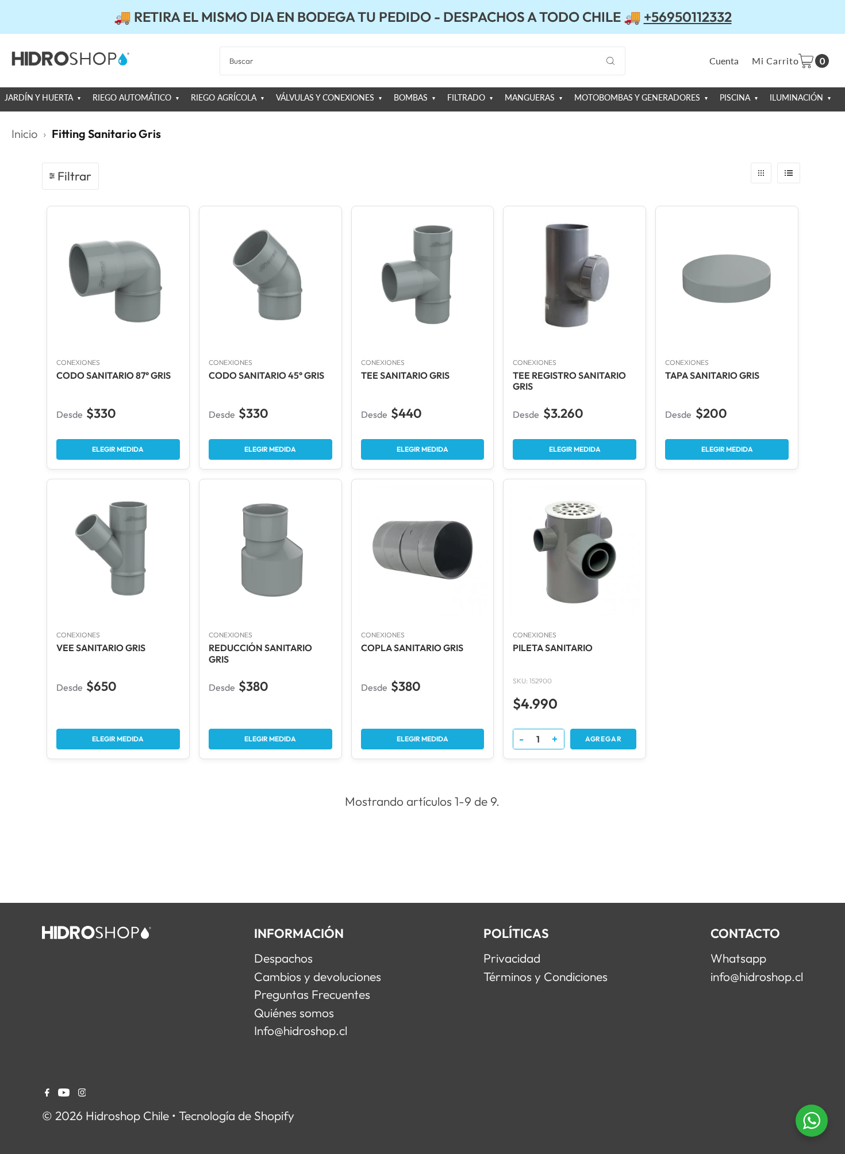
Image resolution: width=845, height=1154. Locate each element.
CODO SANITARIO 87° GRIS (113, 375)
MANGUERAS (531, 97)
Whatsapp (738, 958)
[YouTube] (64, 1092)
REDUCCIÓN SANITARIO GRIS (260, 653)
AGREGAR (603, 738)
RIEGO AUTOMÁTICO (133, 97)
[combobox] (422, 61)
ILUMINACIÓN (797, 97)
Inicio (24, 133)
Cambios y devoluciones (317, 976)
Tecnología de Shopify (236, 1115)
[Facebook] (47, 1092)
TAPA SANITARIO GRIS (712, 375)
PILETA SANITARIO (553, 648)
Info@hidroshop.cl (300, 1030)
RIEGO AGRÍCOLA (225, 97)
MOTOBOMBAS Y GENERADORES (638, 97)
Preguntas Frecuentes (312, 994)
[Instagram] (82, 1092)
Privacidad (511, 958)
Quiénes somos (294, 1012)
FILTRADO (467, 97)
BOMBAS (412, 97)
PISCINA (736, 97)
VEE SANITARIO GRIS (100, 648)
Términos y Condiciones (545, 976)
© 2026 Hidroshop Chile (105, 1115)
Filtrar (74, 175)
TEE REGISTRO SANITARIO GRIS (569, 381)
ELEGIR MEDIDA (118, 449)
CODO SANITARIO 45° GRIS (266, 375)
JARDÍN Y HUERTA (40, 97)
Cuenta (724, 60)
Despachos (283, 958)
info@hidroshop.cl (756, 976)
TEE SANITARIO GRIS (405, 375)
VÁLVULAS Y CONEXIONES (326, 97)
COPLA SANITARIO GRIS (412, 648)
